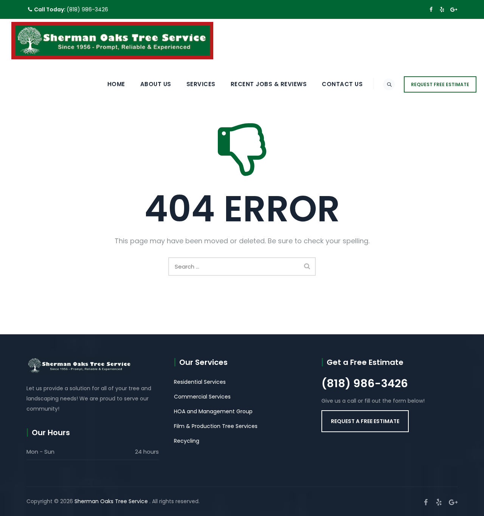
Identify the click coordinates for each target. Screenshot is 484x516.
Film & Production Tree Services (216, 426)
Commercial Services (202, 396)
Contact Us (342, 84)
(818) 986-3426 (87, 9)
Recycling (186, 441)
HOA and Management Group (213, 411)
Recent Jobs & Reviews (269, 84)
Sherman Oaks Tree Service (111, 501)
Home (116, 84)
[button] (365, 421)
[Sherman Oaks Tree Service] (112, 40)
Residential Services (200, 382)
